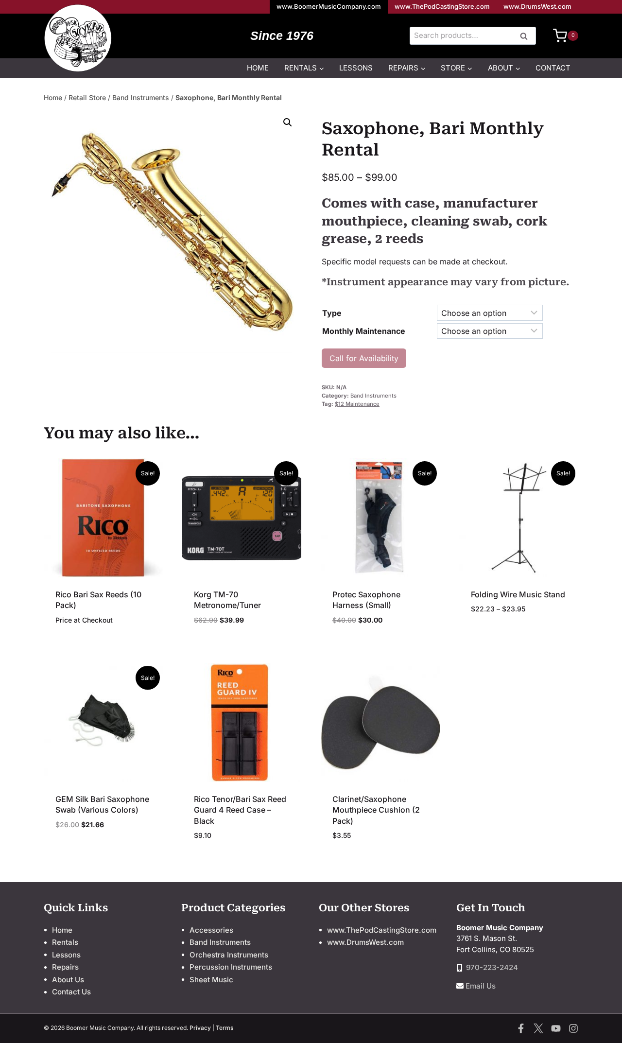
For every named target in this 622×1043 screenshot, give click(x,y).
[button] (287, 122)
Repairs (65, 967)
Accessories (211, 930)
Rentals (65, 942)
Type (332, 313)
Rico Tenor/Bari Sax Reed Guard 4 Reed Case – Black (240, 810)
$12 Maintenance (357, 403)
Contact (553, 67)
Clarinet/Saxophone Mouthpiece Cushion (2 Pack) (376, 810)
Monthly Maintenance (363, 331)
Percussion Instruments (231, 967)
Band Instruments (140, 97)
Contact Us (71, 991)
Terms (224, 1027)
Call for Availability (363, 358)
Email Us (481, 986)
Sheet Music (211, 979)
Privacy (200, 1027)
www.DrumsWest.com (537, 6)
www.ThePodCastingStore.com (442, 6)
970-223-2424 (492, 967)
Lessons (356, 67)
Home (258, 67)
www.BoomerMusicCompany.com (328, 6)
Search (527, 36)
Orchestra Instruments (229, 954)
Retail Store (87, 97)
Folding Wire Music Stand (518, 594)
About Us (68, 979)
